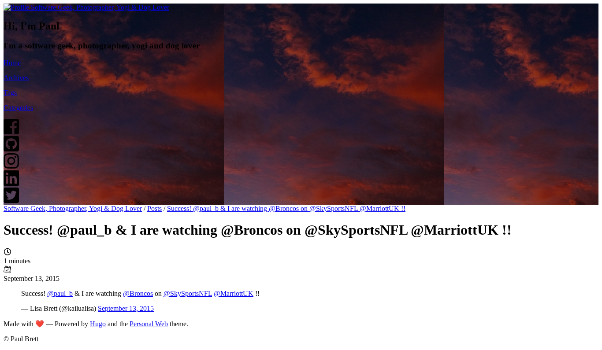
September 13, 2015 (126, 308)
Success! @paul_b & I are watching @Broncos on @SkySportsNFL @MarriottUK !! (286, 208)
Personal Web (149, 324)
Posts (154, 208)
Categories (18, 107)
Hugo (98, 324)
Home (12, 62)
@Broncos (138, 293)
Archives (16, 77)
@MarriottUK (233, 293)
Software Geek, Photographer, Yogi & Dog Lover (73, 208)
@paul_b (60, 293)
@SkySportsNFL (188, 293)
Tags (10, 92)
